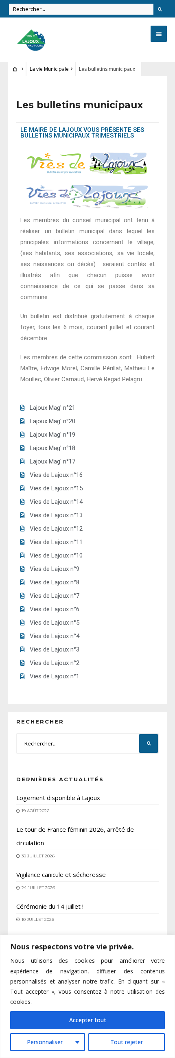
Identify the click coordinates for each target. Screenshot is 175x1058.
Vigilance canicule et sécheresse (61, 874)
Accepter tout (87, 1020)
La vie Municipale (49, 69)
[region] (87, 996)
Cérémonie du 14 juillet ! (49, 906)
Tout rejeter (126, 1042)
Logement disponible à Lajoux (58, 798)
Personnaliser (45, 1042)
